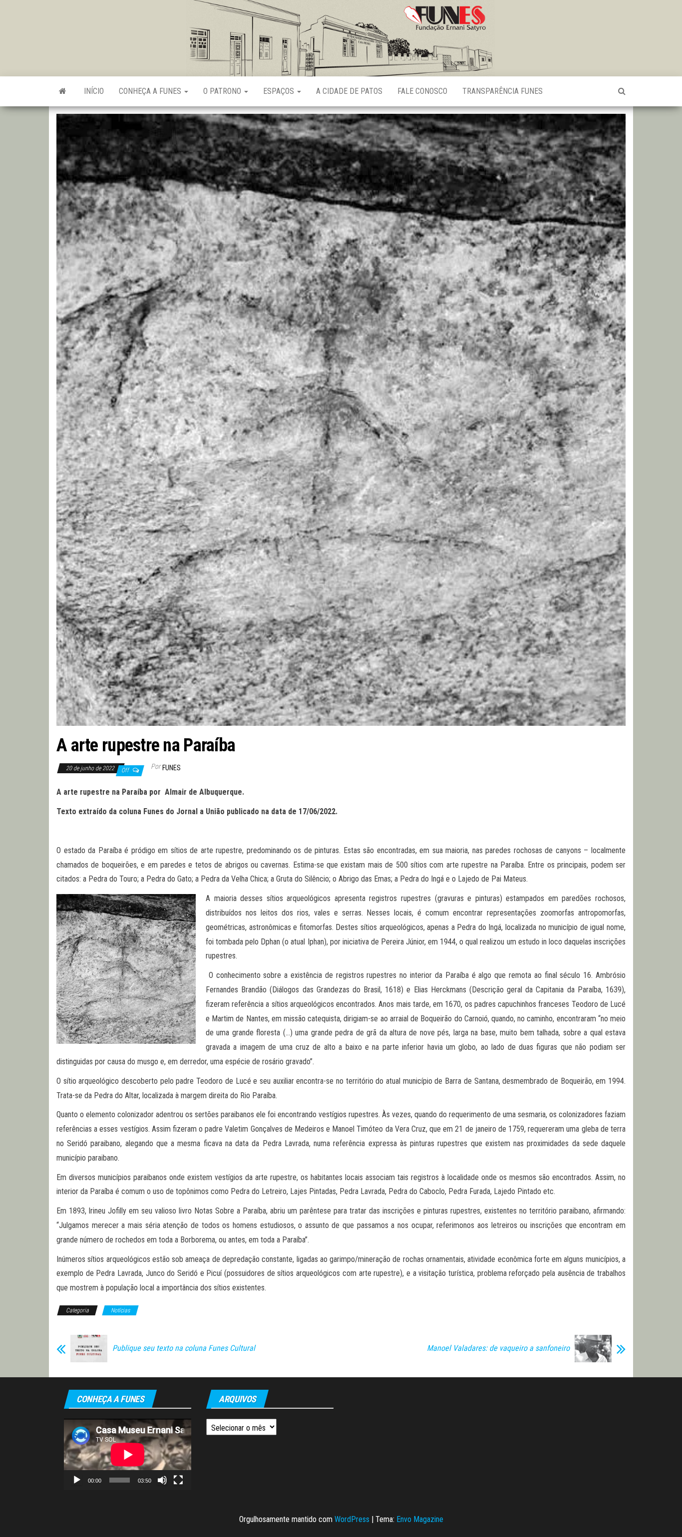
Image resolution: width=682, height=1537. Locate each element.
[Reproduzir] (77, 1480)
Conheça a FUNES (151, 91)
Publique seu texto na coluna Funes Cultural (183, 1348)
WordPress (352, 1519)
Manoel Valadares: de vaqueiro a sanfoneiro (498, 1348)
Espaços (279, 91)
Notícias (120, 1310)
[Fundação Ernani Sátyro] (62, 91)
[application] (127, 1454)
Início (94, 91)
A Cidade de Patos (349, 91)
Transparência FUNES (502, 91)
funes (171, 768)
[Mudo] (162, 1480)
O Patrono (223, 91)
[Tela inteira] (178, 1480)
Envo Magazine (419, 1519)
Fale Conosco (422, 91)
